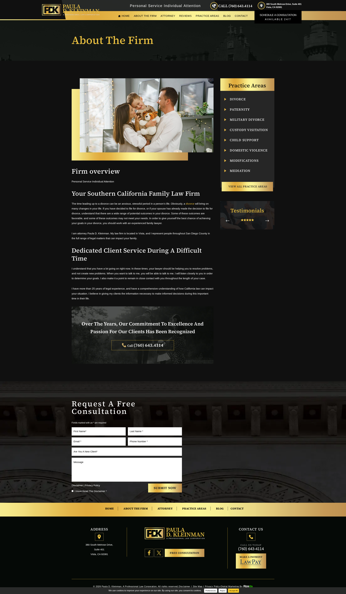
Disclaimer (77, 485)
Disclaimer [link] (184, 586)
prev (227, 221)
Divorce (238, 99)
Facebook (149, 553)
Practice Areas (207, 16)
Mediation (240, 170)
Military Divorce (247, 119)
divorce (190, 203)
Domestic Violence (249, 150)
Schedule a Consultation (278, 17)
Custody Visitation (249, 130)
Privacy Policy (92, 485)
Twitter (158, 553)
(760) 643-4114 (251, 549)
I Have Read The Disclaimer (91, 491)
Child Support (244, 140)
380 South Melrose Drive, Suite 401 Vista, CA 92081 (284, 5)
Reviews (185, 16)
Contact (241, 16)
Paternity (240, 109)
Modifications (244, 160)
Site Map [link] (197, 586)
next (267, 221)
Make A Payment (251, 557)
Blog (227, 16)
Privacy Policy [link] (212, 586)
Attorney (168, 16)
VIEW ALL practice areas (247, 186)
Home (126, 16)
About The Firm (145, 16)
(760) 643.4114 (240, 5)
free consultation (184, 553)
